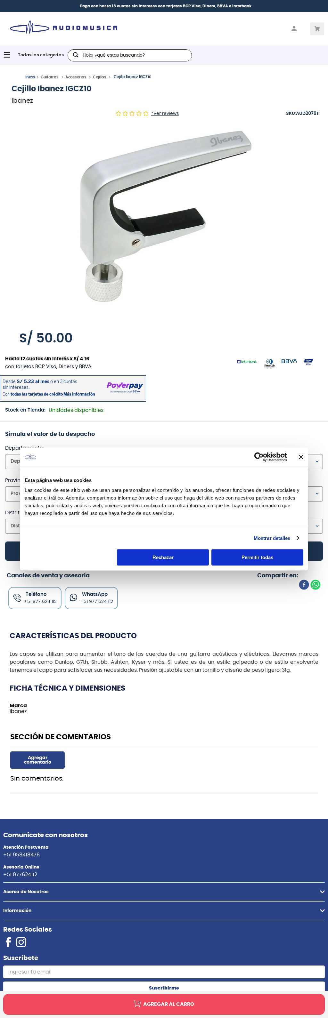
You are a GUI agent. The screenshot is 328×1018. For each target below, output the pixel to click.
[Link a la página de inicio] (30, 77)
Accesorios (75, 77)
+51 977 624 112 (96, 601)
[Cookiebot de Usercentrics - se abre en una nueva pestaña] (259, 457)
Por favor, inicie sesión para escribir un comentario (37, 760)
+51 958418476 (21, 854)
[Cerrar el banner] (301, 457)
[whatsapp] (315, 585)
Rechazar (163, 557)
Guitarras (50, 77)
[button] (164, 219)
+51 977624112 (20, 874)
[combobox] (130, 55)
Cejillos (99, 77)
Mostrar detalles (272, 538)
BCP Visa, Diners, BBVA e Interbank (217, 6)
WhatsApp (95, 594)
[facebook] (304, 585)
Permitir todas (257, 557)
